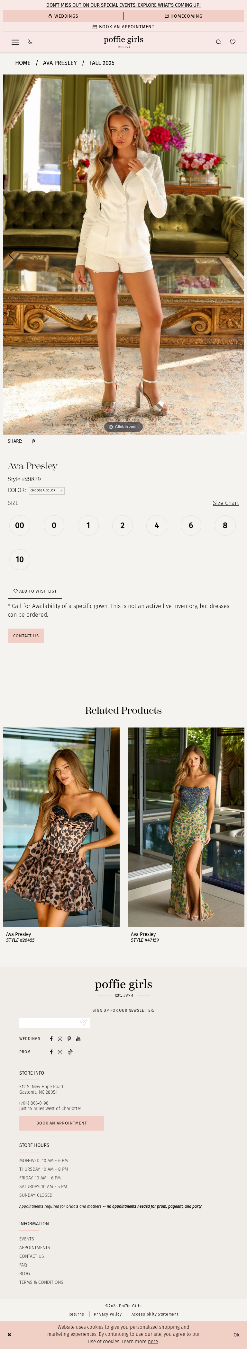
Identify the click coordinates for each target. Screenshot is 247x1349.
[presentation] (61, 827)
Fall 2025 (101, 62)
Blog (24, 1274)
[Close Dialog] (9, 1335)
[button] (15, 42)
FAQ (23, 1265)
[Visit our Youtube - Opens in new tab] (78, 1039)
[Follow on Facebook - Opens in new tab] (51, 1052)
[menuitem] (63, 16)
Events (26, 1239)
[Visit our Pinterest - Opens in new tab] (69, 1039)
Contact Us (26, 635)
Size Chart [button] (226, 504)
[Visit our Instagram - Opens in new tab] (60, 1039)
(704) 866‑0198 (34, 1103)
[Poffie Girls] (123, 42)
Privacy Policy (108, 1314)
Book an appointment (61, 1123)
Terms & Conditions (41, 1282)
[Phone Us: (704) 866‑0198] (30, 42)
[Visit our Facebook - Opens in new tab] (51, 1039)
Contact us (31, 1256)
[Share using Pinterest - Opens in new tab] (33, 441)
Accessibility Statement (155, 1314)
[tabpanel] (123, 255)
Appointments (34, 1248)
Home (23, 62)
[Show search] (218, 42)
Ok (236, 1335)
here (153, 1342)
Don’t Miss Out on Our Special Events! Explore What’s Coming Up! (123, 5)
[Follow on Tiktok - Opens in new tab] (70, 1052)
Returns (76, 1314)
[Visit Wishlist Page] (232, 42)
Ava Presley (60, 62)
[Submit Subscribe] (83, 1023)
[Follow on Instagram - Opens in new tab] (60, 1052)
